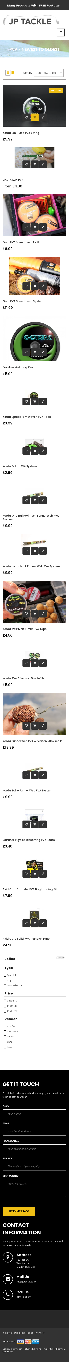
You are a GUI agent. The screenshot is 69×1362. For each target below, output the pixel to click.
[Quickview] (43, 117)
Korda (10, 1047)
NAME (6, 1106)
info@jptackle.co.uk (26, 1281)
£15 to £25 (12, 1011)
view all (60, 957)
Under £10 (12, 1001)
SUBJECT (7, 1158)
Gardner (11, 1036)
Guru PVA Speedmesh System (23, 301)
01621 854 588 (23, 1297)
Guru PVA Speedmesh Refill (21, 242)
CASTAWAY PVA (13, 180)
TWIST (41, 1333)
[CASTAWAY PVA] (35, 164)
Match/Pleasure (14, 985)
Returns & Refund (32, 1348)
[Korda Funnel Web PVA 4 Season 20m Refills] (35, 726)
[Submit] (35, 117)
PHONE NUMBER (11, 1141)
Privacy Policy (49, 1348)
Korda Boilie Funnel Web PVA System (27, 790)
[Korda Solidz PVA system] (35, 451)
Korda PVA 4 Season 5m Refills (23, 678)
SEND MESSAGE (18, 1211)
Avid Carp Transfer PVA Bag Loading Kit (30, 889)
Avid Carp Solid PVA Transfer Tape (26, 939)
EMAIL (6, 1123)
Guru (9, 1042)
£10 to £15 (12, 1006)
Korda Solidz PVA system (20, 466)
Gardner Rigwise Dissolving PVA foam (29, 840)
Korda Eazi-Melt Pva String (21, 133)
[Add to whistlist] (26, 117)
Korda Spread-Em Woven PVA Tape (27, 417)
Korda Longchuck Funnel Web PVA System (31, 566)
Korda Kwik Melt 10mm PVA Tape (25, 629)
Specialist (11, 975)
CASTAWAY (12, 1031)
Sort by (27, 72)
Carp (9, 980)
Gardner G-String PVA (18, 367)
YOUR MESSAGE (10, 1176)
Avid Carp (11, 1026)
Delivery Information (12, 1348)
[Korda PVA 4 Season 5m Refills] (35, 663)
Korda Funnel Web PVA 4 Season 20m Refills (32, 741)
